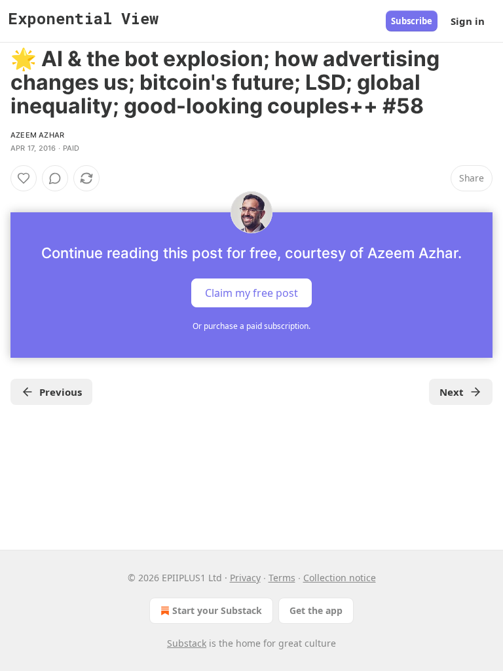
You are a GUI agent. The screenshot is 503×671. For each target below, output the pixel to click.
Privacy (245, 577)
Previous (60, 391)
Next (451, 391)
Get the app (316, 610)
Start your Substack (217, 610)
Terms (282, 577)
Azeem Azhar (37, 135)
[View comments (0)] (55, 178)
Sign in (468, 21)
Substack (186, 643)
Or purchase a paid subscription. (251, 326)
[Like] (23, 178)
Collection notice (339, 577)
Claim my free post (251, 293)
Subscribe (411, 21)
